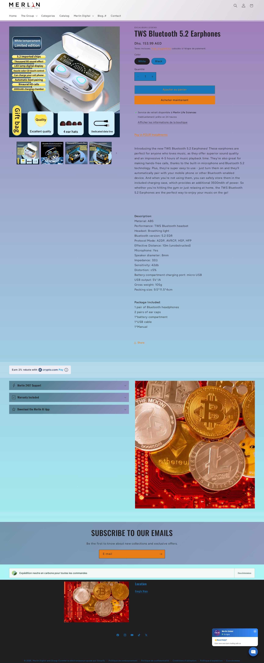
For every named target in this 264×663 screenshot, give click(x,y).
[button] (29, 16)
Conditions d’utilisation (184, 660)
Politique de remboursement (123, 660)
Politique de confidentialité (155, 660)
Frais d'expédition (161, 48)
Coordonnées (233, 660)
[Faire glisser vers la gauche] (12, 153)
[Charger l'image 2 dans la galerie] (52, 153)
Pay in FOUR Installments (151, 134)
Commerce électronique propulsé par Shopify (81, 660)
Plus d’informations (244, 573)
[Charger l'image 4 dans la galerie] (100, 153)
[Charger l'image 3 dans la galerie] (76, 153)
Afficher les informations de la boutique (162, 122)
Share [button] (141, 342)
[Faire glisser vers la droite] (116, 153)
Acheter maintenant (175, 100)
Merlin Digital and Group (45, 660)
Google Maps (141, 591)
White (142, 61)
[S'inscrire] (161, 554)
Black (158, 61)
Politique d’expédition (211, 660)
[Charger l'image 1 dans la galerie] (28, 153)
